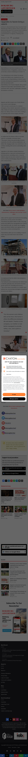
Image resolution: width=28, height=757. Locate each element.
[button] (14, 374)
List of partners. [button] (17, 382)
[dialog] (14, 378)
